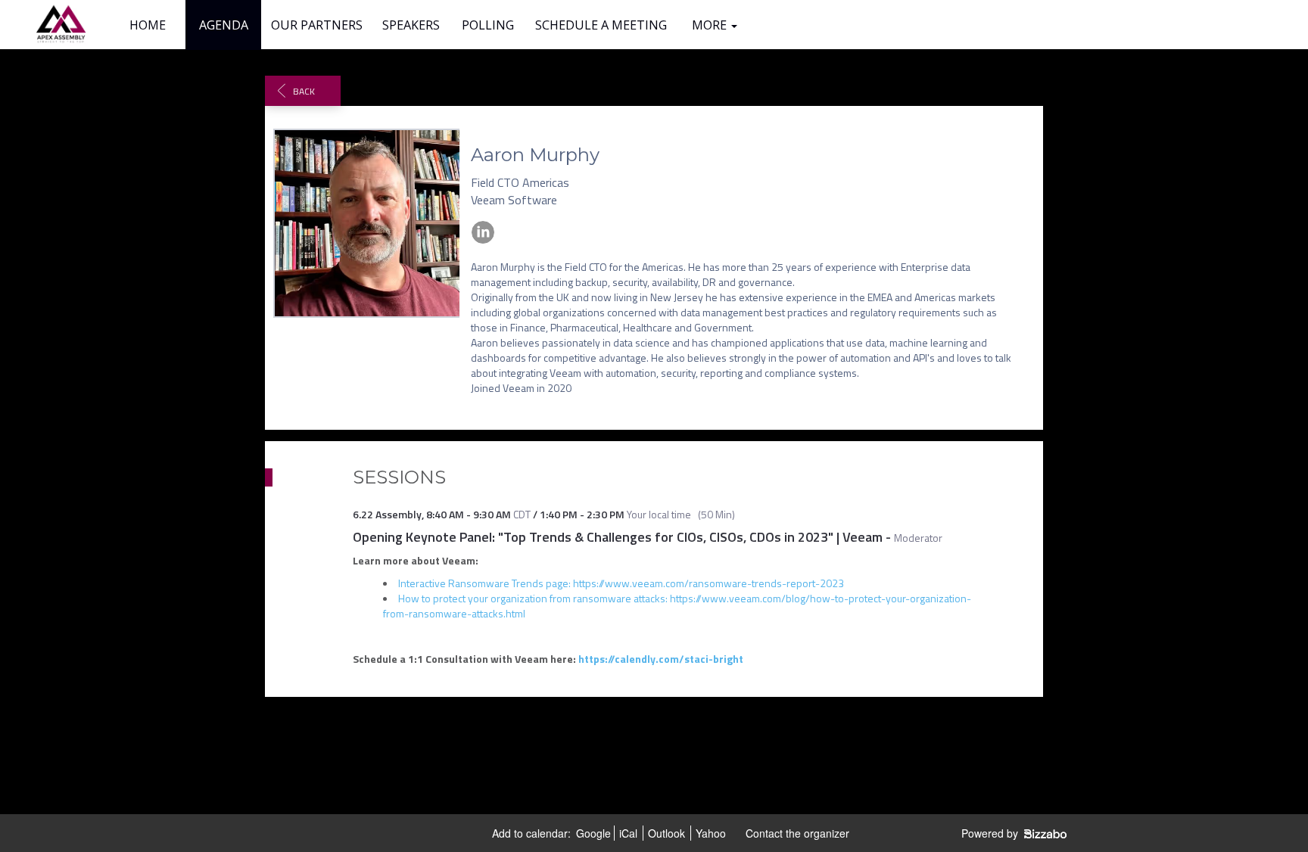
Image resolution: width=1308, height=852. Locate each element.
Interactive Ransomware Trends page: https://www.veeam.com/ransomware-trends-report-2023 (621, 583)
